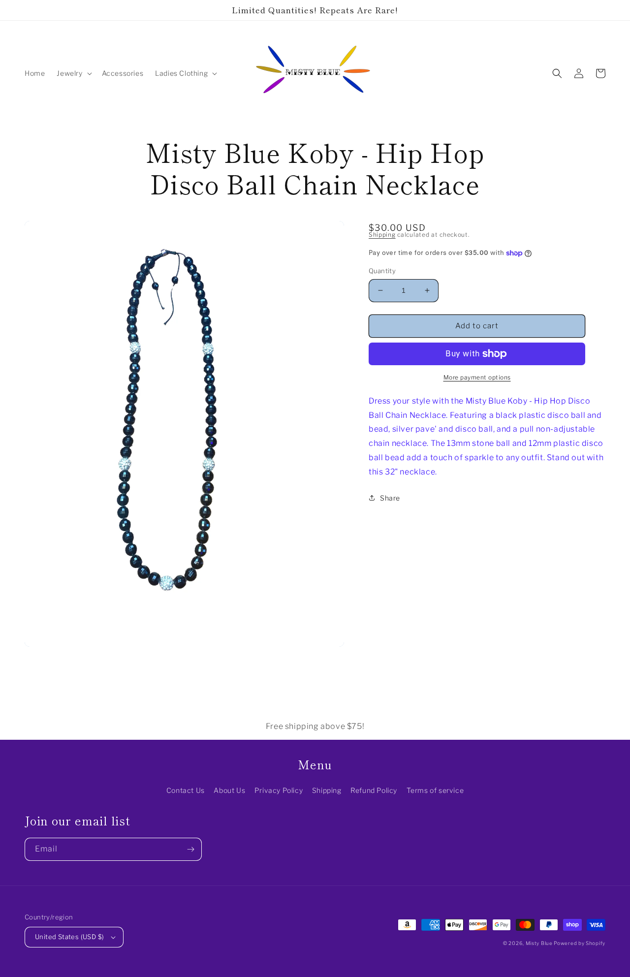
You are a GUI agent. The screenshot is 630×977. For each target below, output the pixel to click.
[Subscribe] (190, 849)
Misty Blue (540, 943)
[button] (73, 73)
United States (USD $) (69, 937)
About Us (229, 790)
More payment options (477, 377)
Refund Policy (373, 790)
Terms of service (435, 790)
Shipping (382, 234)
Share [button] (390, 498)
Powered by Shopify (579, 943)
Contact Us (185, 790)
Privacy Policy (278, 790)
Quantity (382, 271)
